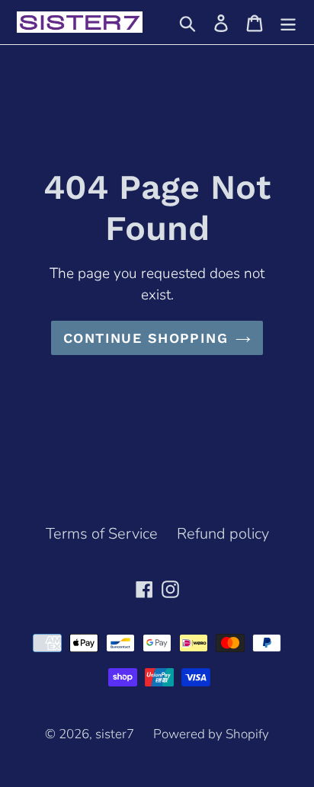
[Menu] (288, 22)
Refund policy (223, 533)
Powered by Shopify (211, 734)
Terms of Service (102, 533)
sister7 (114, 734)
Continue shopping (145, 338)
